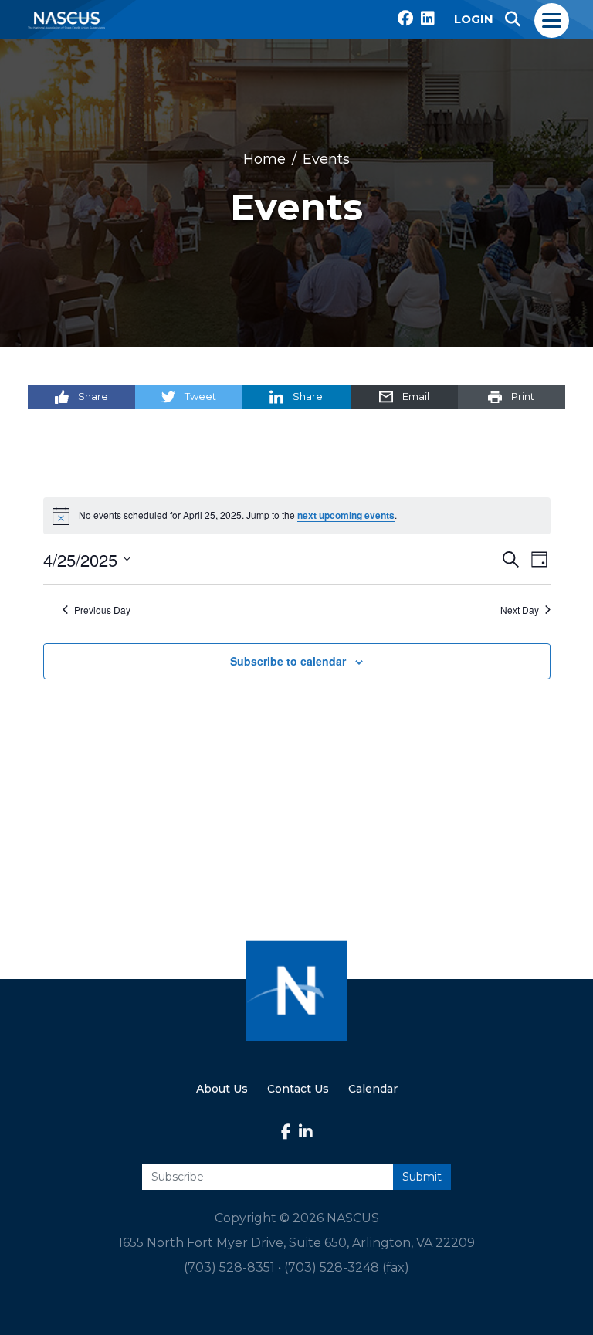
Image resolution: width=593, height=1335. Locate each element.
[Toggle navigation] (552, 19)
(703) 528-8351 (229, 1267)
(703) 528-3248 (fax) (346, 1267)
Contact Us (298, 1089)
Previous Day (102, 610)
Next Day (519, 610)
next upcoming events (346, 515)
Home (264, 159)
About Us (222, 1089)
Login (473, 19)
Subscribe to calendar (288, 661)
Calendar (373, 1089)
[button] (512, 19)
